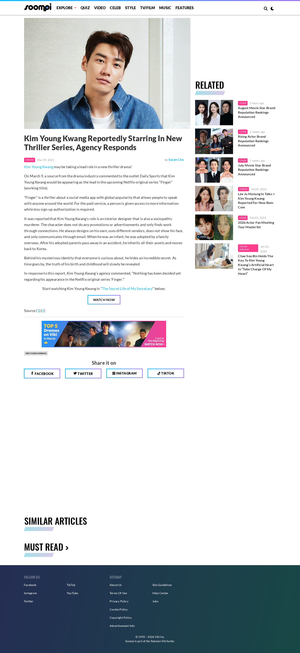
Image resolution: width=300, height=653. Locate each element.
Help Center (160, 593)
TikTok (71, 585)
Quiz (85, 8)
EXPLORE (65, 8)
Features (185, 8)
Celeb (115, 8)
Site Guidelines (162, 585)
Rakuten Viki (158, 641)
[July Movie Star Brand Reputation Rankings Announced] (214, 170)
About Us (116, 585)
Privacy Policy (119, 601)
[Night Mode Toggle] (272, 9)
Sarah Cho (176, 159)
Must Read (43, 546)
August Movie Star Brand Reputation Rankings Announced (256, 112)
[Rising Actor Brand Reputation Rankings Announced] (214, 141)
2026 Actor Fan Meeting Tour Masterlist (256, 224)
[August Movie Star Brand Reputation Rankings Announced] (214, 112)
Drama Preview (244, 248)
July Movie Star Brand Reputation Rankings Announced (254, 169)
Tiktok (167, 373)
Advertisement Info (122, 625)
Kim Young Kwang (38, 166)
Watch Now (104, 300)
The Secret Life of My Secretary (127, 288)
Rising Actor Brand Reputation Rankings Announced (253, 140)
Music (165, 8)
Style (130, 8)
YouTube (72, 593)
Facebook (44, 374)
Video (100, 8)
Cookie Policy (119, 609)
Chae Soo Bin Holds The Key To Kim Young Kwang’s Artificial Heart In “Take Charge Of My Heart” (256, 264)
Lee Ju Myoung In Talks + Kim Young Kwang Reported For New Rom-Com (256, 200)
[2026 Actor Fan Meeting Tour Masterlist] (214, 227)
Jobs (155, 601)
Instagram (126, 373)
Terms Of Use (118, 593)
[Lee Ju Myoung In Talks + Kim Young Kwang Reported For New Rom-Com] (214, 198)
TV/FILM (147, 8)
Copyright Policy (121, 617)
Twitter (85, 374)
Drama (29, 160)
